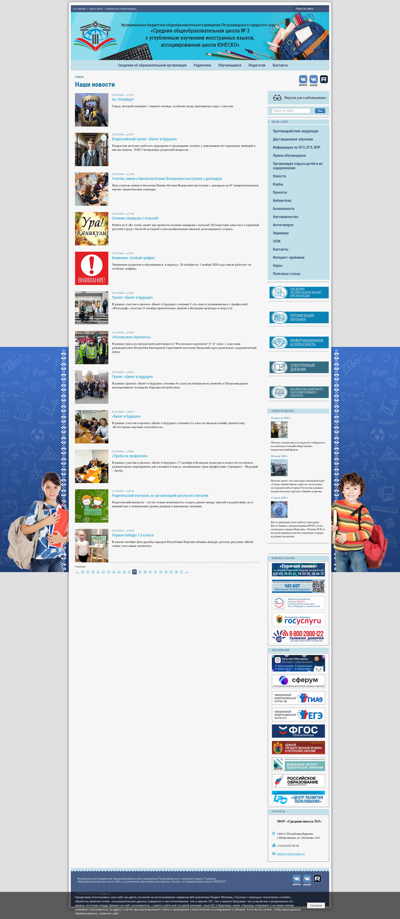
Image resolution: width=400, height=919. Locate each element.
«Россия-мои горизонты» (131, 337)
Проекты (280, 192)
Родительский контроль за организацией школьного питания (160, 495)
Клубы (278, 184)
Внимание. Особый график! (133, 258)
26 (124, 571)
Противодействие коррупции (295, 131)
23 (108, 571)
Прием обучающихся (289, 155)
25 (119, 571)
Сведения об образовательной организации (152, 65)
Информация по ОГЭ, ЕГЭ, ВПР (296, 147)
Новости (279, 176)
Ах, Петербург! (123, 99)
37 (181, 571)
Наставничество (285, 217)
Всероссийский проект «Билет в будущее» (144, 139)
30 (145, 571)
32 (155, 571)
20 (92, 571)
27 (129, 571)
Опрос (277, 265)
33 (160, 571)
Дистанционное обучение (293, 139)
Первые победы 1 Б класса (133, 535)
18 (82, 571)
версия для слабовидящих (121, 8)
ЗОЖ (277, 241)
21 (98, 571)
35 (171, 571)
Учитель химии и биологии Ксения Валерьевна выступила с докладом (167, 178)
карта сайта (96, 8)
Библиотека (282, 200)
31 (150, 571)
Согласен (316, 905)
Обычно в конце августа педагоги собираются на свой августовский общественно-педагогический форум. (298, 446)
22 (103, 571)
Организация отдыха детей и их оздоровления (297, 165)
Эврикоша (281, 233)
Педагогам (257, 65)
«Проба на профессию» (130, 456)
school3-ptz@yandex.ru (291, 854)
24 (113, 571)
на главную (79, 8)
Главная (79, 76)
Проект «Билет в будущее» (132, 297)
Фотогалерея (283, 225)
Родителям (202, 65)
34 (165, 571)
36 (176, 571)
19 (87, 571)
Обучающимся (229, 65)
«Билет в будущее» (126, 416)
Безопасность (284, 208)
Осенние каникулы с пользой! (135, 218)
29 (139, 571)
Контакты (280, 65)
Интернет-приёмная (289, 257)
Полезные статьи (286, 273)
